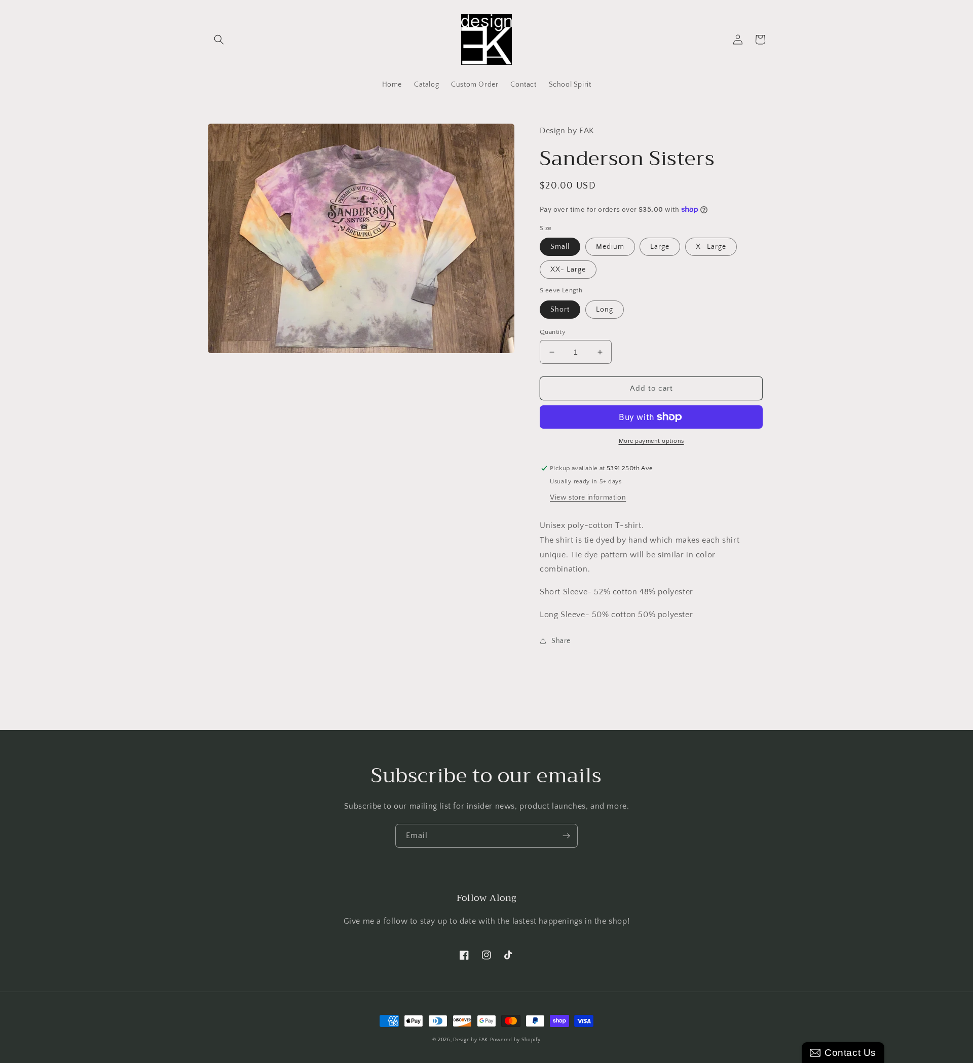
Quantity (553, 331)
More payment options (651, 441)
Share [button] (561, 641)
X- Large (711, 247)
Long (604, 310)
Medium (610, 247)
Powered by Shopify (515, 1040)
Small (560, 247)
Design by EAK (470, 1040)
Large (659, 247)
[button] (219, 39)
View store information (588, 497)
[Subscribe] (566, 836)
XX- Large (568, 269)
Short (560, 310)
